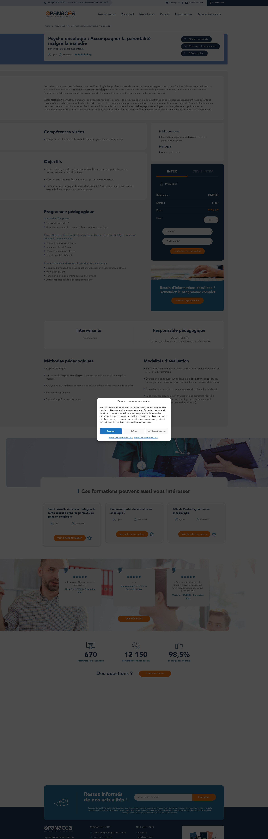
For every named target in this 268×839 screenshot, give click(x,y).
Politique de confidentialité (121, 437)
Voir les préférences (157, 431)
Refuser (134, 431)
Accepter (111, 431)
